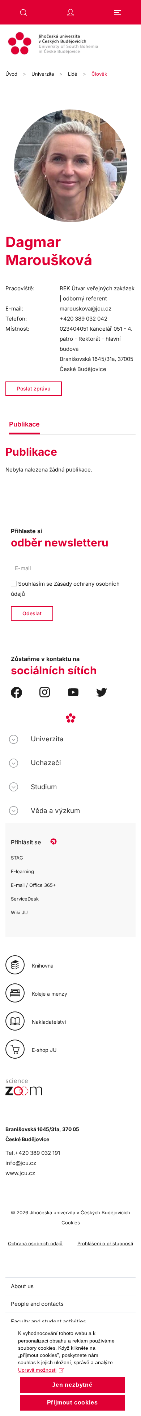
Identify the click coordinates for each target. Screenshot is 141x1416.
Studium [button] (44, 787)
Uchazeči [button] (46, 763)
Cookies (70, 1222)
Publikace (24, 424)
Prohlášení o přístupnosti (105, 1243)
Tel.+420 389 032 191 (32, 1152)
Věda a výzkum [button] (55, 811)
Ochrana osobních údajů (35, 1243)
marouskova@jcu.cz (85, 308)
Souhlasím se (65, 588)
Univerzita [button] (47, 739)
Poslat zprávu (33, 388)
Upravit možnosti (37, 1370)
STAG (17, 858)
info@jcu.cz (20, 1163)
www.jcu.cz (20, 1173)
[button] (23, 13)
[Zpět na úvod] (70, 44)
